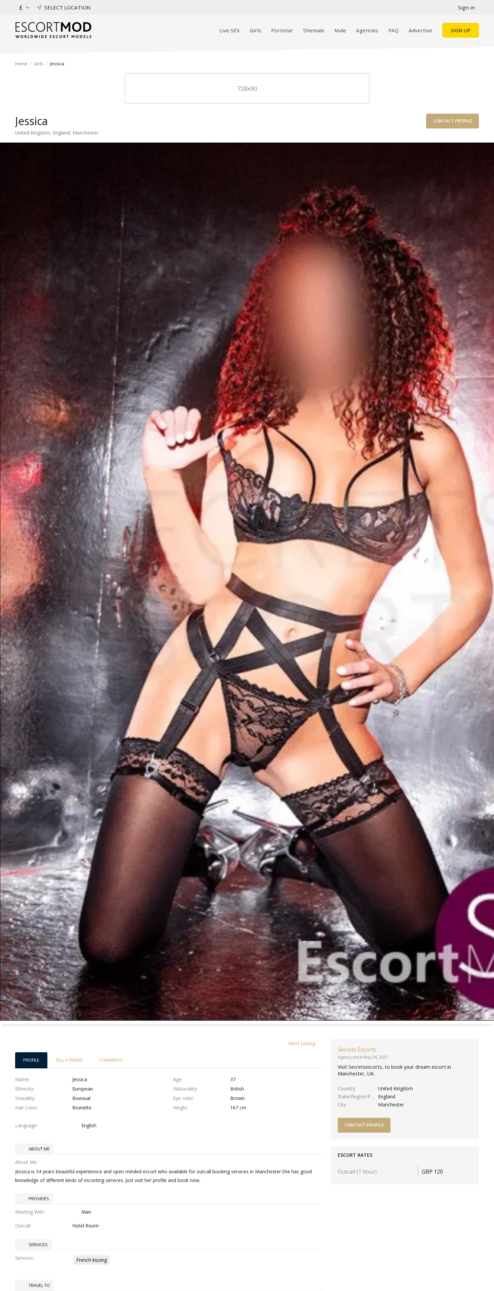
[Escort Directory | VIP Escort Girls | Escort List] (53, 30)
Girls (255, 30)
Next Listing (302, 1043)
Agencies (367, 30)
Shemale (313, 30)
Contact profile (452, 121)
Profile (31, 1060)
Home (21, 64)
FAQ (393, 30)
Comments (111, 1060)
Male (340, 30)
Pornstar (282, 30)
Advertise (420, 30)
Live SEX (229, 30)
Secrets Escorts (357, 1049)
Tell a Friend (69, 1060)
